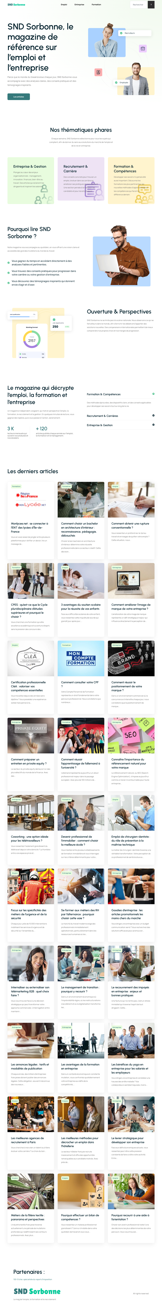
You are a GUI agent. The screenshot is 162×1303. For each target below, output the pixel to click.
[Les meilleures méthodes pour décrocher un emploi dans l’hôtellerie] (81, 1114)
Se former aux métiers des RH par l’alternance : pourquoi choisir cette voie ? (80, 914)
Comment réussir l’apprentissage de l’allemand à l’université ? (80, 763)
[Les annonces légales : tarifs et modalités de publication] (30, 1040)
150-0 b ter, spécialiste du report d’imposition (32, 1279)
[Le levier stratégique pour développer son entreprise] (131, 1114)
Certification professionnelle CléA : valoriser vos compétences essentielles (28, 686)
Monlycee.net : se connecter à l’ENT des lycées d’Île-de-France (29, 527)
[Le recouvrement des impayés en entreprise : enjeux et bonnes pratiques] (131, 963)
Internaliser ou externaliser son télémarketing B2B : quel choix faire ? (30, 991)
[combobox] (138, 4)
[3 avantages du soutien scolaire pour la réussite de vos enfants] (81, 581)
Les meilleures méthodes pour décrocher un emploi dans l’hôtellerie (79, 1142)
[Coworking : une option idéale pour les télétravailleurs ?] (30, 813)
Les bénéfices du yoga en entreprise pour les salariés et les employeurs (129, 1068)
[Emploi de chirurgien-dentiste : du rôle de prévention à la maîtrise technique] (131, 813)
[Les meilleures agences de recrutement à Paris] (30, 1114)
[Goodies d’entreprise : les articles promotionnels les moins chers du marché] (131, 886)
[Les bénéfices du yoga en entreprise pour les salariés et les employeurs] (131, 1040)
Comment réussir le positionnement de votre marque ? (126, 686)
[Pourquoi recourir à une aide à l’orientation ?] (131, 1191)
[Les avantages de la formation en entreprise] (81, 1040)
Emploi (64, 4)
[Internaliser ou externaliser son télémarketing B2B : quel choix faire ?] (30, 963)
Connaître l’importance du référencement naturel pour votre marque (128, 763)
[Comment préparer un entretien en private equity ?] (30, 735)
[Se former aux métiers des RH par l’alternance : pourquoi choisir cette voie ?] (81, 886)
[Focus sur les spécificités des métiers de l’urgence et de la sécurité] (30, 886)
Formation (96, 4)
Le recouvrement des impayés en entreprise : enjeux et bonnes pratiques (130, 991)
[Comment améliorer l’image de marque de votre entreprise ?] (131, 581)
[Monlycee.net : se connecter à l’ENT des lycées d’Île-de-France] (30, 500)
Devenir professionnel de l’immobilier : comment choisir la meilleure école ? (79, 840)
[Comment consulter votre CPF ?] (81, 658)
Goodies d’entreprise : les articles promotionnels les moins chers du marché (127, 914)
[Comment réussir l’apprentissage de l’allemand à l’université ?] (81, 735)
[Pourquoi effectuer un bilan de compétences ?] (81, 1191)
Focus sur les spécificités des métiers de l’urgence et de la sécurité (29, 914)
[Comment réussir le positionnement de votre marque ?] (131, 658)
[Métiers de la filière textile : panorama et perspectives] (30, 1191)
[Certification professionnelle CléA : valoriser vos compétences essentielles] (30, 658)
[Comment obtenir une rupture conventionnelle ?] (131, 500)
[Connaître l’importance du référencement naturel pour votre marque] (131, 735)
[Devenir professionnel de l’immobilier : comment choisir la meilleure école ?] (81, 813)
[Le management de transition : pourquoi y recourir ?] (81, 963)
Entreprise (79, 4)
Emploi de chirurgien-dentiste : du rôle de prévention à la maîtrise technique (130, 840)
